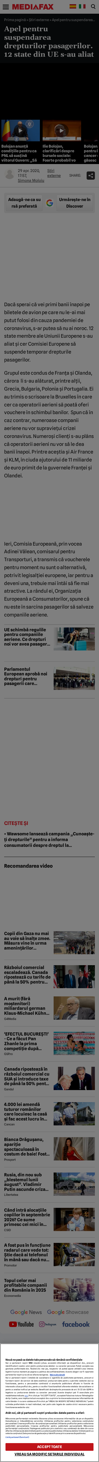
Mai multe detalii (57, 1375)
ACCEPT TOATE (49, 1447)
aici (26, 1395)
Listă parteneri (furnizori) (17, 1437)
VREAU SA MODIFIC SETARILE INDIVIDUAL (49, 1454)
